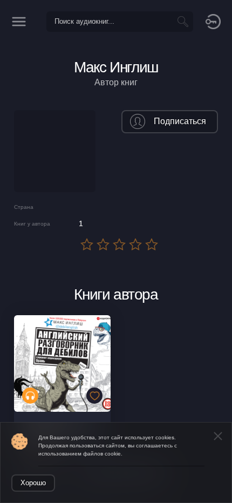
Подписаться (180, 121)
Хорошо (33, 483)
